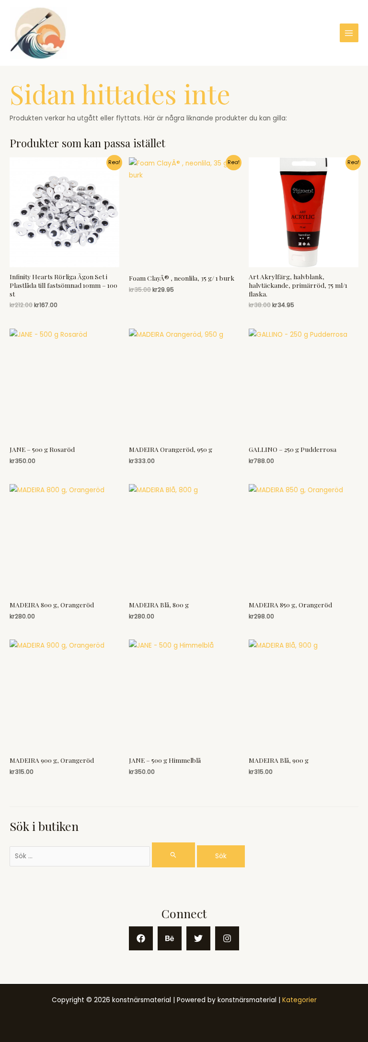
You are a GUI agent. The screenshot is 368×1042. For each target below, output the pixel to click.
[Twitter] (198, 938)
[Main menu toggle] (349, 33)
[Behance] (170, 938)
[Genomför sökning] (173, 854)
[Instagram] (227, 938)
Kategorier (299, 1000)
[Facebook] (141, 938)
